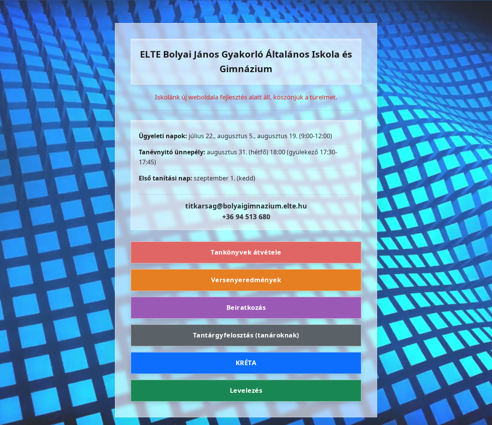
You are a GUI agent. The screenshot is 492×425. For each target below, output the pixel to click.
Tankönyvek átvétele (246, 252)
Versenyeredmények (246, 279)
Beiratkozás (246, 307)
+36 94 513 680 (246, 216)
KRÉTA (246, 362)
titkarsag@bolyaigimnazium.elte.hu (246, 205)
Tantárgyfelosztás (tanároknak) (246, 335)
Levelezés (246, 390)
